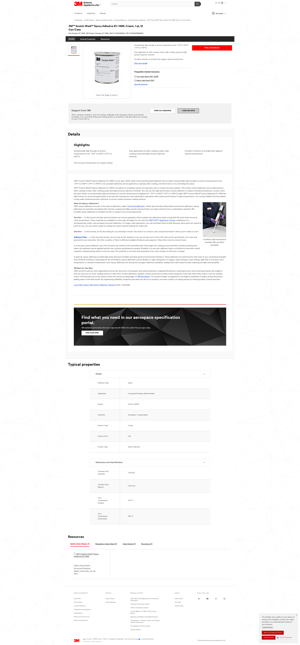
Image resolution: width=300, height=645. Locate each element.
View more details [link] (140, 63)
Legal (84, 639)
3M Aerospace (143, 277)
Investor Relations (79, 606)
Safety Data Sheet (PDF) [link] (145, 80)
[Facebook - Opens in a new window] (216, 598)
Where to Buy (179, 606)
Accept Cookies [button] (269, 637)
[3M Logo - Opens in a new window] (87, 4)
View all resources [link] (141, 84)
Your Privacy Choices (131, 639)
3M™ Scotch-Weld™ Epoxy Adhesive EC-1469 (86, 555)
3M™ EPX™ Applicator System (162, 220)
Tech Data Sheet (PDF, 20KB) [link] (147, 77)
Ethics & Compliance (81, 620)
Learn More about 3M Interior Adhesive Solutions (95, 285)
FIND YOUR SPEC (92, 333)
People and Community (82, 617)
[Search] (198, 4)
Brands (103, 13)
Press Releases (111, 602)
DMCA (105, 639)
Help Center (179, 598)
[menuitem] (71, 39)
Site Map (178, 602)
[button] (284, 637)
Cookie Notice (267, 627)
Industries (91, 13)
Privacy (89, 639)
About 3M (77, 598)
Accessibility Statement (116, 639)
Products (78, 13)
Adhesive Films (80, 237)
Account (219, 14)
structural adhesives (136, 206)
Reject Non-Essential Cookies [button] (273, 632)
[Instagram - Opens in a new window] (224, 598)
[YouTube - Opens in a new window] (207, 598)
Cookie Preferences (147, 639)
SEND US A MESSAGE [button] (162, 111)
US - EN (217, 3)
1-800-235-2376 (188, 111)
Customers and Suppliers (82, 609)
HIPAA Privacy (97, 639)
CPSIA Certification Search (139, 608)
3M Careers (78, 602)
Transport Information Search (140, 604)
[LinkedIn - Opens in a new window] (199, 598)
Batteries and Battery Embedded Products (144, 617)
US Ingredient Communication (140, 626)
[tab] (80, 544)
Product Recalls (135, 629)
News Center (110, 598)
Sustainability (78, 613)
